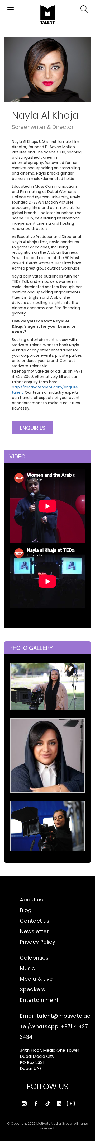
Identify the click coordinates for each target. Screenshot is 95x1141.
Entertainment (39, 1000)
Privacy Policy (37, 942)
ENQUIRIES (32, 427)
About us (31, 899)
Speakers (32, 989)
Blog (26, 910)
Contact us (34, 920)
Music (27, 968)
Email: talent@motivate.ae (55, 1016)
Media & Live (36, 979)
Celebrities (34, 957)
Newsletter (34, 931)
